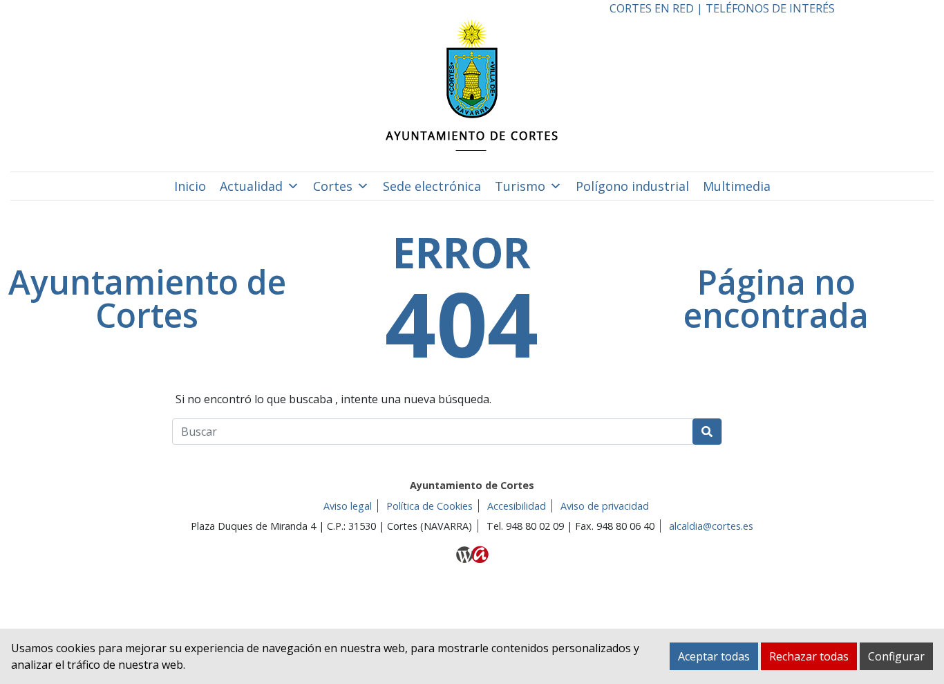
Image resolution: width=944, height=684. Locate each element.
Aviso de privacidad (604, 505)
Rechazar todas (809, 656)
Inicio (190, 186)
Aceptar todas (714, 656)
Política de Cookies (429, 505)
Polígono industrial (632, 186)
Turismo (520, 186)
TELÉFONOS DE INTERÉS (770, 8)
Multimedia (737, 186)
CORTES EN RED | (658, 8)
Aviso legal (347, 505)
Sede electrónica (432, 186)
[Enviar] (706, 431)
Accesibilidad (516, 505)
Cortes (332, 186)
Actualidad (251, 186)
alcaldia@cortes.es (711, 526)
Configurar (896, 656)
